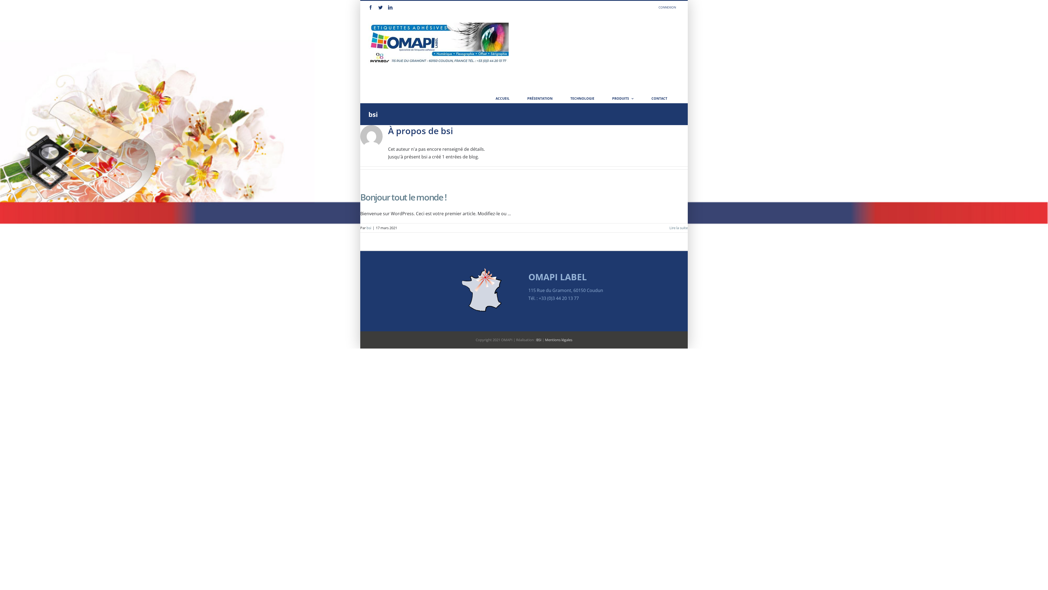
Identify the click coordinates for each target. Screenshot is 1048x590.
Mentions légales (558, 339)
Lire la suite (678, 227)
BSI (538, 339)
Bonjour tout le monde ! (403, 197)
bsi (369, 227)
